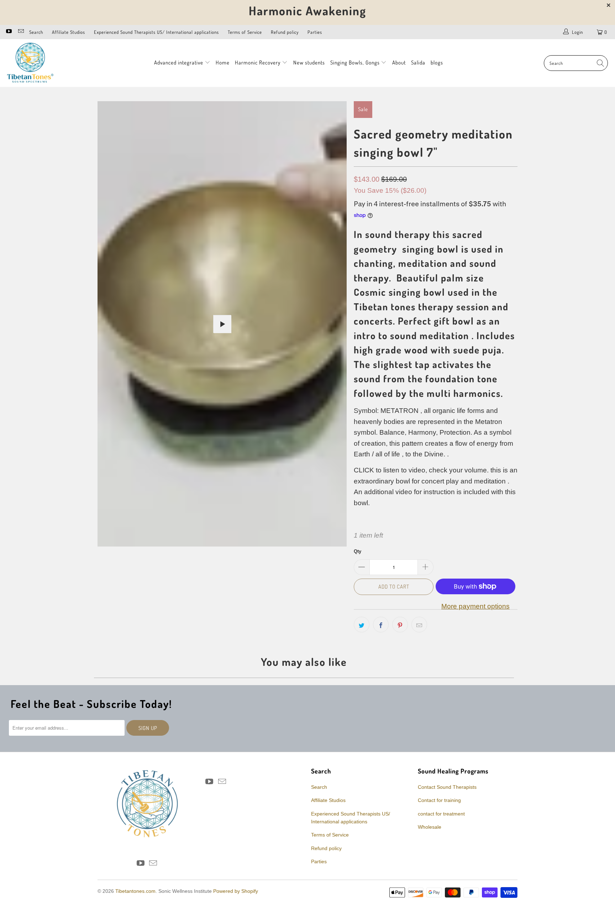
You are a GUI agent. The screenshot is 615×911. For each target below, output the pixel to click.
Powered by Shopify (235, 891)
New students (309, 62)
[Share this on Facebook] (381, 624)
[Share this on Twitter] (361, 624)
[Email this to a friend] (419, 624)
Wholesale (429, 827)
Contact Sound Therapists (447, 787)
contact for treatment (441, 814)
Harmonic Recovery (258, 62)
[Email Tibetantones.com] (20, 32)
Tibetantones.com (135, 891)
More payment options (475, 606)
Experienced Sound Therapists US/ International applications (156, 32)
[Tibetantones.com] (30, 63)
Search (36, 32)
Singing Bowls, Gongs (355, 62)
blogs (437, 62)
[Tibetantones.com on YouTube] (8, 32)
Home (223, 62)
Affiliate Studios (68, 32)
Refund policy (285, 32)
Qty (357, 551)
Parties (315, 32)
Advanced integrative (179, 62)
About (399, 62)
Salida (418, 62)
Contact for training (439, 800)
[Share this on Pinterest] (400, 624)
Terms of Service (245, 32)
